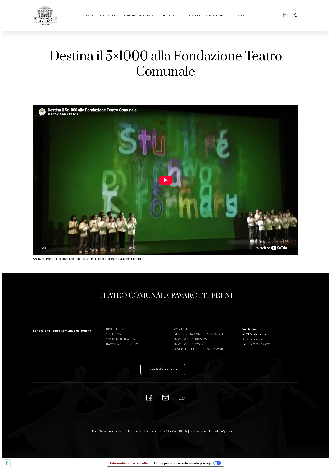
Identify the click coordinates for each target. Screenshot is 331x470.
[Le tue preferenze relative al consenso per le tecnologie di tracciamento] (6, 463)
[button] (162, 369)
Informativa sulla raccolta (129, 463)
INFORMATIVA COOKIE (190, 344)
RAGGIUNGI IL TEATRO (122, 344)
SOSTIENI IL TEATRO (120, 339)
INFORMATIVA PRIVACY (190, 339)
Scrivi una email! (253, 339)
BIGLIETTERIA (116, 329)
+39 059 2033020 (259, 344)
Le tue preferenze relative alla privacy (182, 463)
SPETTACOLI (115, 334)
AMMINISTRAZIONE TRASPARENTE (199, 334)
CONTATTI (181, 329)
